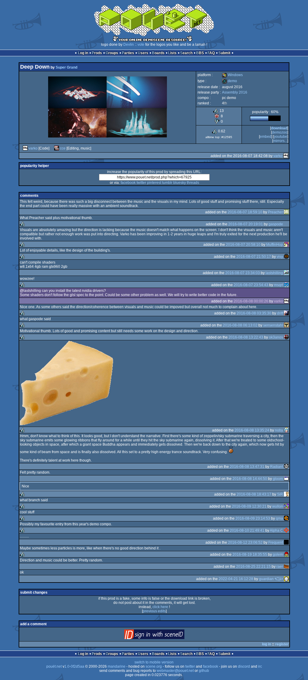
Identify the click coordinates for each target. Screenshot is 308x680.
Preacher (275, 212)
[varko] (25, 148)
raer (279, 566)
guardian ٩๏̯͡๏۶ (271, 579)
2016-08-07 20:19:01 (245, 224)
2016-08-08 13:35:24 (252, 430)
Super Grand (66, 67)
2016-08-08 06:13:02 (240, 325)
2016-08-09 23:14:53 (253, 518)
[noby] (286, 430)
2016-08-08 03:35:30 (254, 313)
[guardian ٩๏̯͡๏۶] (286, 579)
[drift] (286, 313)
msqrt (278, 285)
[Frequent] (286, 542)
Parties (128, 53)
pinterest (154, 183)
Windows (232, 75)
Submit (224, 53)
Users (143, 53)
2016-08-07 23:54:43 (251, 285)
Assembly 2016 (234, 92)
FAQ (211, 53)
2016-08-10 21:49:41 (247, 530)
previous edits (154, 611)
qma (279, 518)
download (279, 128)
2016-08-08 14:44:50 (250, 479)
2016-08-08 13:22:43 (246, 337)
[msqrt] (286, 285)
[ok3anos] (286, 337)
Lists (172, 53)
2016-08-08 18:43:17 (254, 494)
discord (244, 666)
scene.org (154, 666)
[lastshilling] (286, 273)
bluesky (179, 183)
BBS (200, 53)
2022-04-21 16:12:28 (236, 579)
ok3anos (276, 337)
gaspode (276, 224)
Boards (158, 53)
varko (33, 148)
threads (193, 183)
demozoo (279, 132)
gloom (278, 479)
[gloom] (286, 479)
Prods (97, 53)
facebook (128, 183)
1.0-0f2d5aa (74, 666)
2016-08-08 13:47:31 (247, 467)
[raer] (286, 566)
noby (279, 430)
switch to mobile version (154, 662)
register (282, 644)
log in (266, 644)
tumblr (167, 183)
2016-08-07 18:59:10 (245, 212)
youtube (280, 136)
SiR (280, 494)
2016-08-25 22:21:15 (253, 566)
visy (280, 257)
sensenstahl (273, 325)
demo (229, 81)
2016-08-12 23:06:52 (245, 542)
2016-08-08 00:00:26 (251, 301)
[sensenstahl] (286, 325)
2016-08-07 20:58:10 (243, 245)
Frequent (275, 542)
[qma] (286, 518)
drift (280, 313)
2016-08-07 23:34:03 (242, 273)
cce (63, 148)
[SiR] (286, 494)
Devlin (128, 44)
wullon (277, 506)
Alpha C (276, 530)
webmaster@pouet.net (175, 671)
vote (140, 44)
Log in (83, 53)
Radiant (276, 467)
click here (160, 607)
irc (260, 666)
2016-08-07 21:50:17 (253, 257)
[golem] (286, 554)
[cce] (56, 148)
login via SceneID (164, 635)
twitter (141, 183)
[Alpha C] (286, 530)
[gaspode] (286, 224)
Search (186, 53)
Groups (112, 53)
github (204, 671)
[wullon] (286, 506)
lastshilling (274, 273)
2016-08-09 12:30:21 (249, 506)
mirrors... (280, 141)
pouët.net (54, 666)
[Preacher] (286, 212)
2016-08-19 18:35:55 (250, 554)
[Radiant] (286, 467)
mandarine (116, 666)
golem (278, 554)
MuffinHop (274, 245)
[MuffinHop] (286, 245)
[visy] (286, 257)
